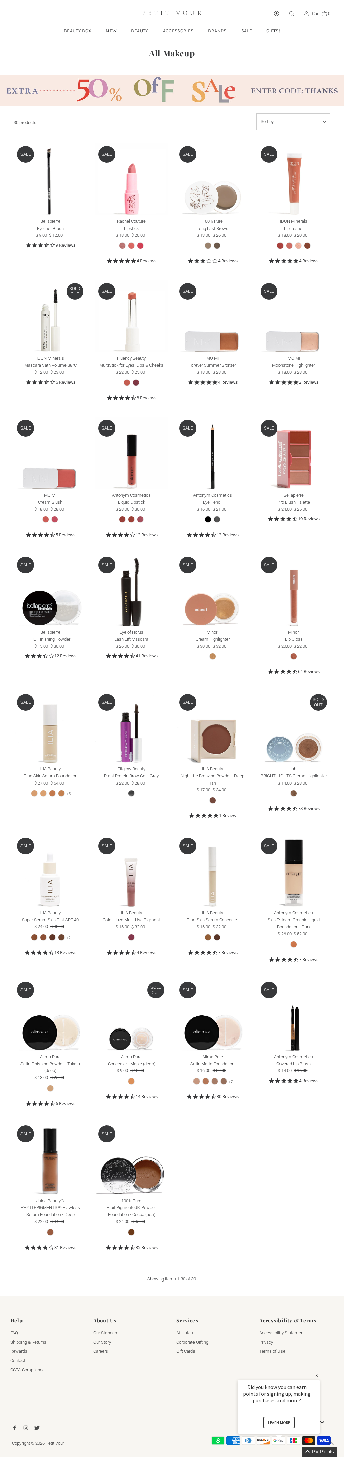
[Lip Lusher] (293, 179)
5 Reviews (65, 535)
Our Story (102, 1342)
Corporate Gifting (192, 1342)
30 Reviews (228, 1096)
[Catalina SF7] (34, 793)
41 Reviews (147, 656)
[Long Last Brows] (212, 179)
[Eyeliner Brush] (50, 179)
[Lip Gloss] (293, 589)
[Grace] (289, 245)
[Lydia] (307, 245)
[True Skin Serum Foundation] (50, 727)
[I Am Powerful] (136, 382)
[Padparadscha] (45, 519)
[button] (286, 1452)
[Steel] (217, 519)
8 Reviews (146, 398)
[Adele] (280, 245)
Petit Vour (55, 1443)
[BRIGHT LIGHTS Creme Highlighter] (293, 727)
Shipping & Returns (28, 1342)
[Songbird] (212, 800)
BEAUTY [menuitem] (139, 31)
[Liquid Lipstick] (131, 452)
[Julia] (298, 245)
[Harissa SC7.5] (208, 937)
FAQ (14, 1332)
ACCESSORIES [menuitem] (178, 31)
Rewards (18, 1351)
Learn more (279, 1422)
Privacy (266, 1342)
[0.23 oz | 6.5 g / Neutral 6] (214, 1081)
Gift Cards (185, 1351)
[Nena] (122, 519)
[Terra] (131, 519)
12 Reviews (147, 535)
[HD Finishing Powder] (50, 589)
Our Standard (105, 1332)
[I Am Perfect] (127, 382)
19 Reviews (309, 519)
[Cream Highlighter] (212, 589)
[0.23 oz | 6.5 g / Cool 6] (196, 1081)
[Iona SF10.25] (61, 793)
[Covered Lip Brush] (293, 1014)
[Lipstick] (131, 179)
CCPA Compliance (27, 1369)
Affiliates (184, 1332)
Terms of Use (272, 1351)
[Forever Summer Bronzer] (212, 316)
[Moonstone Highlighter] (293, 316)
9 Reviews (65, 245)
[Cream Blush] (50, 452)
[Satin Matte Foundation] (212, 1014)
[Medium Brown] (217, 245)
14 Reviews (147, 1096)
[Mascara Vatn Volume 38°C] (50, 316)
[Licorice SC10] (217, 937)
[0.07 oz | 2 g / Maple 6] (131, 1081)
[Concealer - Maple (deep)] (131, 1014)
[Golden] (212, 656)
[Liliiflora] (54, 519)
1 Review (227, 815)
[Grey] (131, 793)
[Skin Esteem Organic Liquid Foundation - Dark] (293, 870)
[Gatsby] (293, 793)
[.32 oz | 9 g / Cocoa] (131, 1232)
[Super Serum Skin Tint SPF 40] (50, 870)
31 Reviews (65, 1247)
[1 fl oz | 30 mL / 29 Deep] (50, 1232)
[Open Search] (292, 14)
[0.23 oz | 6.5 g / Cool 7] (205, 1081)
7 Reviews (228, 952)
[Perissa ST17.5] (61, 937)
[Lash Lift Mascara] (131, 589)
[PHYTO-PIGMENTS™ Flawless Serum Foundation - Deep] (50, 1158)
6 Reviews (65, 382)
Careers (100, 1351)
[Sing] (131, 937)
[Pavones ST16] (34, 937)
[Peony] (140, 245)
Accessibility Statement (282, 1332)
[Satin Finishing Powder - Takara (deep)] (50, 1014)
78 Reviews (309, 808)
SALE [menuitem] (246, 31)
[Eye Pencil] (212, 452)
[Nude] (122, 245)
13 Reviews (228, 535)
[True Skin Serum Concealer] (212, 870)
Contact (17, 1360)
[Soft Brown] (208, 245)
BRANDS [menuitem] (217, 31)
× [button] (316, 1375)
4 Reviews (146, 261)
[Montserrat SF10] (52, 793)
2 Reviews (308, 382)
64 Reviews (309, 671)
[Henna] (131, 245)
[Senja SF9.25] (43, 793)
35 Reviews (147, 1247)
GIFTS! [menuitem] (273, 31)
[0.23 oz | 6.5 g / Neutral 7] (223, 1081)
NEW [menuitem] (111, 31)
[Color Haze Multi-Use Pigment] (131, 870)
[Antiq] (140, 519)
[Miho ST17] (52, 937)
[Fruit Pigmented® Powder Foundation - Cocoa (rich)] (131, 1158)
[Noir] (208, 519)
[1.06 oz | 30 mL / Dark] (293, 944)
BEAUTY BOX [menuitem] (78, 31)
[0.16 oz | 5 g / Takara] (50, 1088)
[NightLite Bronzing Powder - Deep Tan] (212, 727)
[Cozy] (293, 656)
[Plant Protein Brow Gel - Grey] (131, 727)
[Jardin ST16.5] (43, 937)
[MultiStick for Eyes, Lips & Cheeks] (131, 316)
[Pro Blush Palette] (293, 452)
